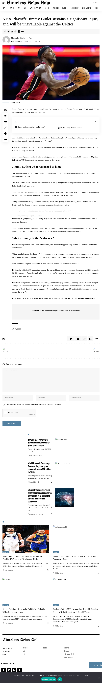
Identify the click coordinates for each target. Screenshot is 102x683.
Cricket (66, 651)
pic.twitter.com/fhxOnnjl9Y (60, 211)
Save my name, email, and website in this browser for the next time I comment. (34, 405)
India (45, 648)
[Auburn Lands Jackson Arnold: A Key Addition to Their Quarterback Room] (76, 539)
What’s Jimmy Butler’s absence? (71, 128)
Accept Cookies (48, 679)
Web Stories (68, 657)
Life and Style (69, 654)
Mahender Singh (18, 38)
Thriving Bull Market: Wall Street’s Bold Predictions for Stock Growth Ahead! (39, 442)
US (24, 651)
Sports (5, 552)
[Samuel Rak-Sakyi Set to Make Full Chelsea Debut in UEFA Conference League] (25, 592)
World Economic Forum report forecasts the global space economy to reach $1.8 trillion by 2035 (39, 468)
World (25, 648)
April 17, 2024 (36, 216)
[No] (99, 677)
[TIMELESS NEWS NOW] (29, 2)
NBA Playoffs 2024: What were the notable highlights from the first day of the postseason (59, 298)
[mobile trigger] (4, 2)
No (60, 679)
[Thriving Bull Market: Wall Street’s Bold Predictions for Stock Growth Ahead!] (64, 447)
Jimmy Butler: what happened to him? (31, 127)
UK (24, 654)
